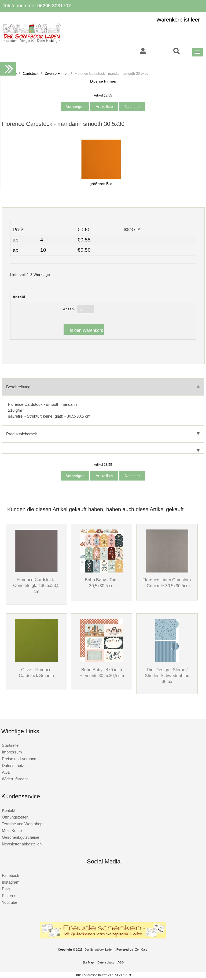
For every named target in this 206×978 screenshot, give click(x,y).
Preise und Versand (19, 758)
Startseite (10, 745)
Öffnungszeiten (15, 817)
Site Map (88, 962)
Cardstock (31, 74)
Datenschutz (13, 765)
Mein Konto (12, 830)
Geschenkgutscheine (20, 837)
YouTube (9, 902)
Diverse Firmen (56, 74)
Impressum (12, 752)
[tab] (103, 448)
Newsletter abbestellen (22, 844)
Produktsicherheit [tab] (21, 434)
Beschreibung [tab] (18, 387)
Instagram (11, 882)
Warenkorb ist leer (178, 20)
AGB (6, 772)
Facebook (10, 875)
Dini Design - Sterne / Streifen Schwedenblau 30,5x (167, 675)
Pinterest (9, 895)
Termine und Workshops (23, 823)
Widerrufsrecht (15, 779)
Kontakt (8, 810)
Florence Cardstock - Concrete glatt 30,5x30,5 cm (36, 585)
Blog (6, 889)
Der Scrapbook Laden (98, 949)
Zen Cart (141, 949)
